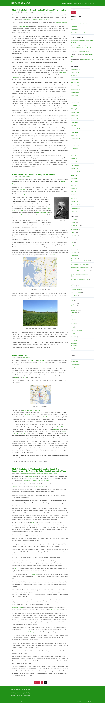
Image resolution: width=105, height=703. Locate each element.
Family (73, 239)
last (20, 26)
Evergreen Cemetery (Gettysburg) (80, 264)
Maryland (28, 176)
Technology (74, 343)
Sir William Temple (17, 607)
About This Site (89, 3)
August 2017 (74, 122)
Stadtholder (34, 523)
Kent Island (40, 360)
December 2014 (75, 138)
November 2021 (75, 99)
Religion (73, 333)
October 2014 (75, 145)
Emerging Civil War (76, 45)
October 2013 (75, 175)
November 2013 (75, 172)
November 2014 (75, 142)
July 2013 (73, 185)
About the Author (78, 3)
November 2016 (75, 129)
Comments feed (75, 364)
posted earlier (17, 179)
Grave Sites (74, 259)
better (60, 75)
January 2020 (75, 112)
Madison (39, 473)
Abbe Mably (30, 632)
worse (30, 194)
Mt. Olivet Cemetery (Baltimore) (79, 279)
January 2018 (74, 119)
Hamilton (30, 12)
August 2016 (74, 132)
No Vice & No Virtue (20, 3)
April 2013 (74, 195)
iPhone (25, 377)
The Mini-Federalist (67, 3)
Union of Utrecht (33, 574)
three (22, 26)
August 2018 (74, 115)
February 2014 (75, 165)
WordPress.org (75, 367)
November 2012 (75, 208)
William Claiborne (47, 417)
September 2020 (75, 105)
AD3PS (73, 19)
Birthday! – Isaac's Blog (77, 40)
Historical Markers (76, 289)
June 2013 (74, 188)
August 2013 (74, 181)
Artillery (73, 222)
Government (25, 12)
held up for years (54, 610)
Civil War (73, 286)
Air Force (73, 219)
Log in (72, 358)
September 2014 (75, 148)
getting (26, 194)
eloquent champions (21, 215)
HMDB (16, 377)
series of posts (31, 15)
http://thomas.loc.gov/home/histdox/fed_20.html (36, 480)
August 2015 (74, 135)
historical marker (19, 237)
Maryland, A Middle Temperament (32, 410)
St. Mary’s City (29, 414)
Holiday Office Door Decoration (79, 23)
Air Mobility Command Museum (79, 33)
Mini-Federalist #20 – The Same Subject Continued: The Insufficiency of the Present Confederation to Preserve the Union (39, 470)
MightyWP (91, 701)
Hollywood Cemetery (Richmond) (80, 267)
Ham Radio (74, 26)
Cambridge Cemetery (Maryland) (80, 261)
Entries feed (74, 361)
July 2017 (73, 125)
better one (56, 429)
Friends (73, 245)
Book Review (74, 229)
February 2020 (75, 109)
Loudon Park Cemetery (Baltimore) (80, 270)
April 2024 (74, 76)
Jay (72, 315)
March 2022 (74, 95)
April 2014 (74, 158)
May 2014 (73, 155)
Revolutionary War (76, 292)
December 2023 (75, 89)
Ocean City (60, 427)
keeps (22, 194)
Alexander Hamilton (61, 22)
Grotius (16, 568)
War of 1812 (74, 296)
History (34, 12)
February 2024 (75, 82)
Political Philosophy (48, 12)
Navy (72, 327)
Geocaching (74, 29)
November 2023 (75, 92)
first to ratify (21, 189)
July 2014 (73, 152)
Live (72, 300)
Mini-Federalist (40, 12)
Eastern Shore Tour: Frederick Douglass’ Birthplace (33, 174)
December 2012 (75, 205)
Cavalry (73, 232)
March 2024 (74, 79)
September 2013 (75, 178)
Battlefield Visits (75, 225)
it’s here (54, 254)
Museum (73, 323)
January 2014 (74, 168)
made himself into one (42, 212)
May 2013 (73, 191)
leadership (15, 77)
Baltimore (73, 306)
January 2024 (75, 85)
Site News (74, 340)
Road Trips (74, 337)
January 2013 (74, 201)
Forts (72, 242)
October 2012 (75, 211)
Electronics (74, 345)
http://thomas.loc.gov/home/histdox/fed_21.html (36, 19)
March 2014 (74, 162)
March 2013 (74, 198)
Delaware (73, 235)
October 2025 (75, 72)
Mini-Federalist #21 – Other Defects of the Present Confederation (39, 10)
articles (26, 26)
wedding (32, 360)
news (18, 194)
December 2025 (75, 69)
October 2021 (75, 102)
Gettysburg (74, 252)
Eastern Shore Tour (20, 356)
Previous (37, 682)
